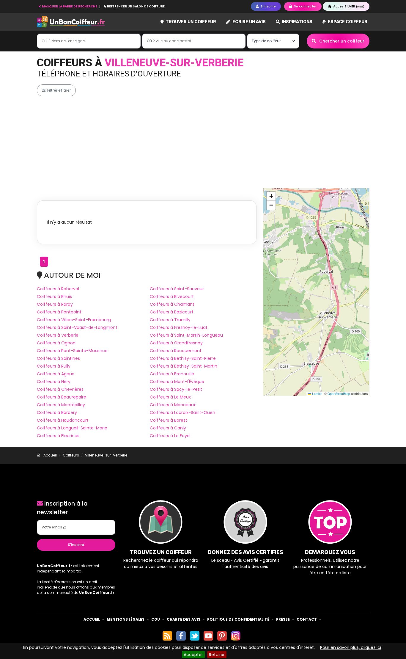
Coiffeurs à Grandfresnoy (176, 343)
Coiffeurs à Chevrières (60, 389)
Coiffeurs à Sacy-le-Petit (176, 389)
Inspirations (296, 21)
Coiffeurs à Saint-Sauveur (177, 289)
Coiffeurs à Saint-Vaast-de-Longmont (77, 327)
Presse (283, 619)
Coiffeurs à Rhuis (54, 296)
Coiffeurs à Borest (168, 420)
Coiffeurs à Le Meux (170, 397)
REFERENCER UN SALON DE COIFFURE (135, 6)
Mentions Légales (125, 619)
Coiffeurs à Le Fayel (170, 436)
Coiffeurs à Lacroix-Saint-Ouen (182, 412)
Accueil (92, 619)
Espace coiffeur (347, 21)
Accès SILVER (348, 6)
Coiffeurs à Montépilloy (61, 405)
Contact (307, 619)
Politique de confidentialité (238, 619)
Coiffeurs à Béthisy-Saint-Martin (183, 366)
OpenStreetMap (339, 393)
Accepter (193, 655)
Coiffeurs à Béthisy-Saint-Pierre (183, 358)
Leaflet (316, 393)
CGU (155, 619)
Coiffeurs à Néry (53, 382)
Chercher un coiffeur (341, 41)
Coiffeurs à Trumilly (170, 320)
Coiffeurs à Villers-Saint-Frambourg (74, 320)
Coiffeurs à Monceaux (173, 405)
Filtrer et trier (58, 90)
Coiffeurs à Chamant (172, 304)
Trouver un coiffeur (190, 21)
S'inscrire (76, 544)
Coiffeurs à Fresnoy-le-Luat (178, 327)
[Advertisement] (215, 142)
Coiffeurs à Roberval (58, 289)
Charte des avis (183, 619)
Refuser (217, 655)
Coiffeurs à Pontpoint (59, 312)
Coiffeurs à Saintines (58, 358)
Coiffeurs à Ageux (55, 374)
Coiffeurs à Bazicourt (171, 312)
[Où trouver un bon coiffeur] (71, 22)
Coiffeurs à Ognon (56, 343)
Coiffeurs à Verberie (57, 335)
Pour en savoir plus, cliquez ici (350, 647)
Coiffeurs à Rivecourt (172, 296)
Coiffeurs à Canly (168, 428)
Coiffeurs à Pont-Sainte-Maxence (72, 351)
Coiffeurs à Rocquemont (176, 351)
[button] (271, 196)
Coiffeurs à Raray (55, 304)
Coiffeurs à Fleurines (58, 436)
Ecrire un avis (249, 21)
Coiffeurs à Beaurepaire (61, 397)
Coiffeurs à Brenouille (172, 374)
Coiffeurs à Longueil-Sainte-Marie (72, 428)
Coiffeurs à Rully (53, 366)
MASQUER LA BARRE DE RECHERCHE (69, 6)
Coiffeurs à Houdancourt (63, 420)
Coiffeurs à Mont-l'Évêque (177, 382)
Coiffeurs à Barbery (57, 412)
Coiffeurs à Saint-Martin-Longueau (186, 335)
